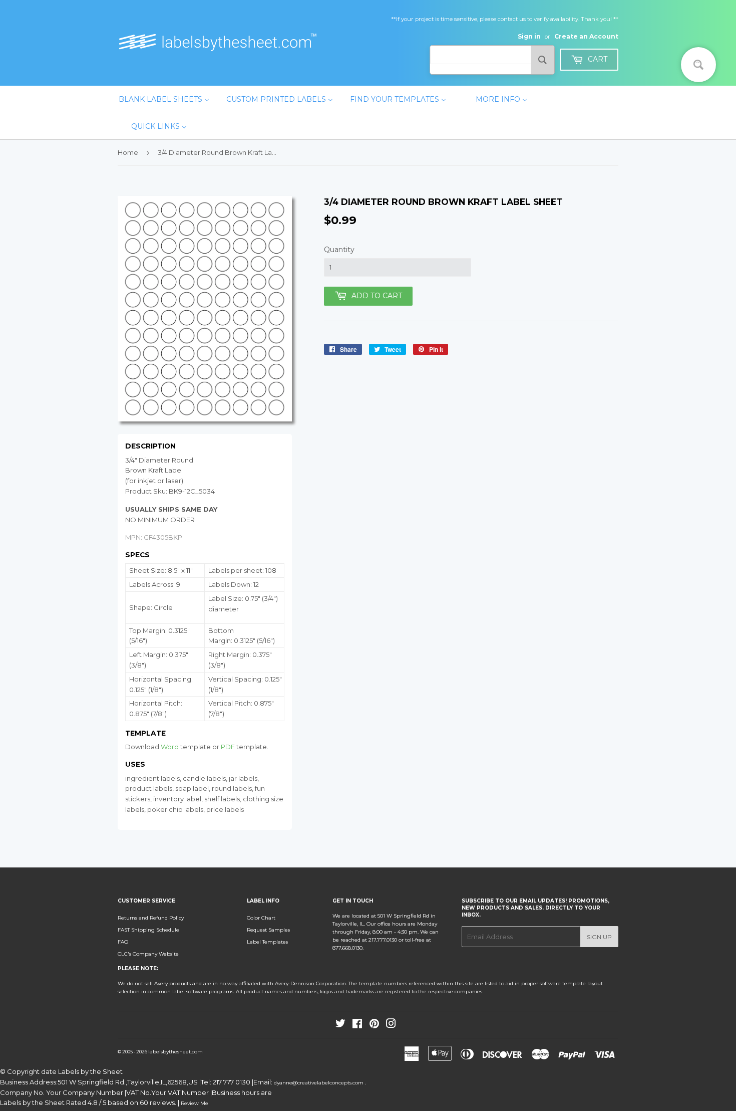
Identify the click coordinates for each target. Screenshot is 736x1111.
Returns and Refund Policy (151, 918)
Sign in (529, 36)
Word (170, 747)
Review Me (194, 1103)
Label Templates (267, 942)
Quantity (339, 249)
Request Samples (268, 930)
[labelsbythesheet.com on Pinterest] (374, 1025)
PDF (228, 747)
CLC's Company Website (148, 954)
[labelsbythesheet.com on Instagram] (391, 1025)
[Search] (542, 60)
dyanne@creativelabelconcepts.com (319, 1082)
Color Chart (261, 918)
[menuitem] (164, 99)
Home (128, 152)
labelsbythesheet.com (175, 1051)
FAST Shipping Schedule (148, 930)
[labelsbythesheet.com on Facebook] (357, 1025)
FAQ (123, 942)
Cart (596, 59)
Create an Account (586, 36)
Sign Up (599, 937)
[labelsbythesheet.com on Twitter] (340, 1025)
